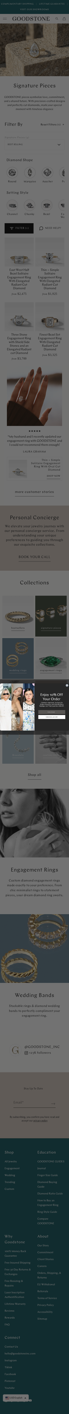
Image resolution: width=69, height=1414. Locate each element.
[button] (51, 717)
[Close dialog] (67, 685)
